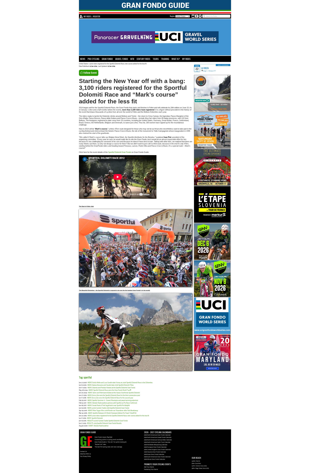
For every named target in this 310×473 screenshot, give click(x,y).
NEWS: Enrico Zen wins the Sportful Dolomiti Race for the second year (110, 398)
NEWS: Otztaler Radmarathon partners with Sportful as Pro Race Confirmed (112, 403)
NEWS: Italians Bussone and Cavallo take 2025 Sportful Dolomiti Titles (111, 385)
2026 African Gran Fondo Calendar (154, 459)
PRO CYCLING (93, 59)
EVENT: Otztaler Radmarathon (98, 426)
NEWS (82, 59)
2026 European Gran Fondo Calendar (155, 447)
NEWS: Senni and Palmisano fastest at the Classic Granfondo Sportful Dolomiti (114, 393)
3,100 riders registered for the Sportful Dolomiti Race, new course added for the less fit (118, 64)
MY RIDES (87, 16)
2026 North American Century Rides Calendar (158, 440)
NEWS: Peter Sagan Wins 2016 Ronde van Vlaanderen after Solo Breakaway (113, 410)
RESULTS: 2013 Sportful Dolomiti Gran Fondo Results (104, 423)
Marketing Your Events (151, 469)
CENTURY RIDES (143, 59)
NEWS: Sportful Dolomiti (95, 418)
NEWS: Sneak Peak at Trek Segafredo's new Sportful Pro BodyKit (109, 405)
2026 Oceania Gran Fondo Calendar (155, 452)
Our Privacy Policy (85, 456)
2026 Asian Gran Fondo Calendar (154, 454)
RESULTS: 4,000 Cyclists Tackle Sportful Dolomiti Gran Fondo (107, 421)
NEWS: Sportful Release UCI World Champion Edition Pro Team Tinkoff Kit (112, 413)
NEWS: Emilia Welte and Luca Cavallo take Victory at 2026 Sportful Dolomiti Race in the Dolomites (120, 382)
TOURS (156, 59)
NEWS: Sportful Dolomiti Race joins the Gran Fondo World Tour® (110, 390)
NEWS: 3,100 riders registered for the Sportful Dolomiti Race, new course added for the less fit (118, 415)
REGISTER (96, 16)
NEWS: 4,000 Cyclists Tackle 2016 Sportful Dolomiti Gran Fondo (108, 408)
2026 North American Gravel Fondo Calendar (157, 437)
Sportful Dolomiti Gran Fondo (119, 152)
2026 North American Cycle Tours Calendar (157, 442)
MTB (132, 59)
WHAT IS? (175, 59)
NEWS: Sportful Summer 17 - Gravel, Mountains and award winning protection (113, 400)
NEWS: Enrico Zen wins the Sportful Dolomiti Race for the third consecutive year (114, 395)
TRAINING (165, 59)
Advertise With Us (85, 454)
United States (83, 64)
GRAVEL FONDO (121, 59)
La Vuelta (205, 68)
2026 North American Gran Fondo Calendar (157, 435)
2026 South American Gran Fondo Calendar (157, 457)
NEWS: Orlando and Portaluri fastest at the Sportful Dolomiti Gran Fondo (111, 387)
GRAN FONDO (107, 59)
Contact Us (83, 451)
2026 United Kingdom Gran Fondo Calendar (157, 449)
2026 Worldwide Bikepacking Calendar (155, 445)
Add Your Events (149, 467)
